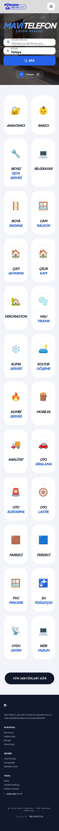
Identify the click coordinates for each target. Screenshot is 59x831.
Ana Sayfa (9, 732)
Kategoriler (9, 762)
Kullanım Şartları (11, 789)
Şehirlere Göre (11, 766)
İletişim (7, 740)
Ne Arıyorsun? (20, 40)
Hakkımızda (9, 736)
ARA (32, 60)
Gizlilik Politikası (12, 785)
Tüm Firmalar (10, 758)
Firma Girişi (9, 744)
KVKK (6, 781)
